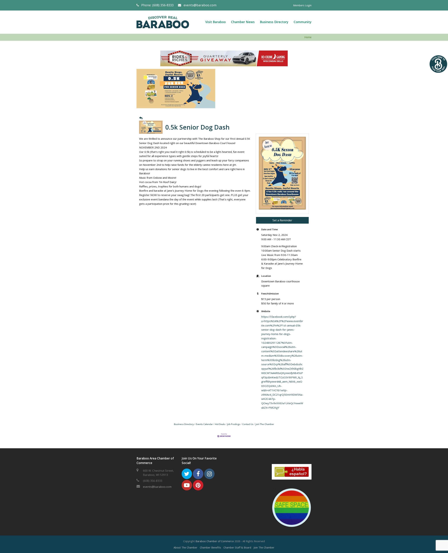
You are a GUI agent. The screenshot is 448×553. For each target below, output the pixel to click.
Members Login (302, 5)
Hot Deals (220, 424)
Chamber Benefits (210, 547)
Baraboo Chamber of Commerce (214, 541)
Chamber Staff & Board (237, 547)
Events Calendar (204, 424)
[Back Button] (140, 118)
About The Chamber (185, 547)
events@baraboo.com (200, 5)
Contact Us (247, 424)
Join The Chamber (264, 424)
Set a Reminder (282, 220)
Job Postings (233, 424)
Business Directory (184, 424)
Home (308, 37)
